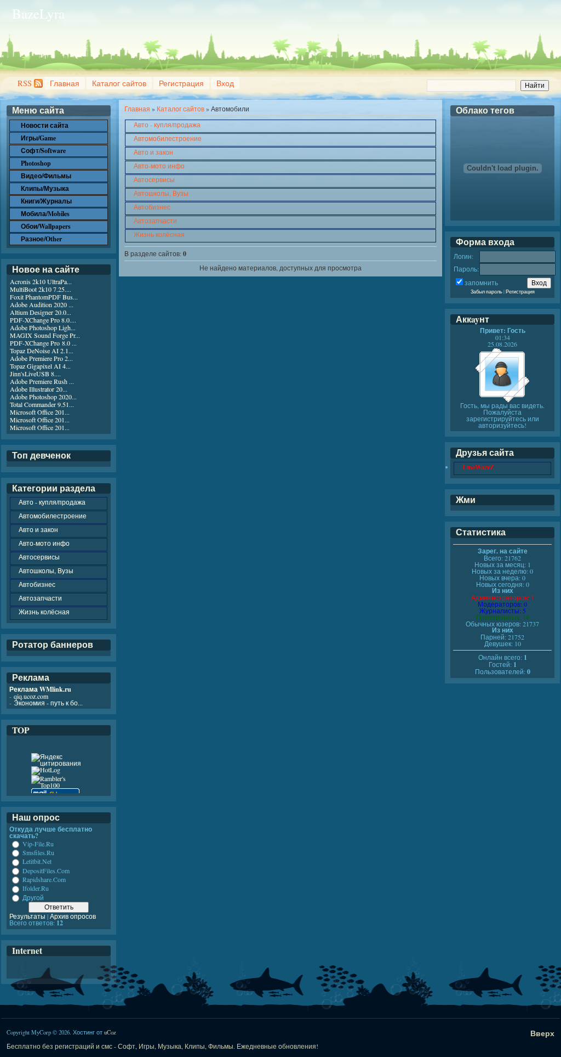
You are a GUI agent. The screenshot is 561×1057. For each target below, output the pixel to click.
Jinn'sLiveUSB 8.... (35, 373)
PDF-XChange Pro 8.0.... (43, 319)
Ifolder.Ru (35, 888)
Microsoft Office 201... (40, 412)
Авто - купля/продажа (167, 124)
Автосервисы (154, 179)
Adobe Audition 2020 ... (41, 304)
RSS (25, 83)
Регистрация (181, 83)
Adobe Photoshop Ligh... (43, 327)
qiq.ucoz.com (31, 696)
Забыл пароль (486, 291)
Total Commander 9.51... (42, 404)
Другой (33, 897)
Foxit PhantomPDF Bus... (44, 296)
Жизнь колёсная (159, 234)
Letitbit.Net (36, 861)
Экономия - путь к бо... (48, 702)
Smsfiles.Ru (38, 852)
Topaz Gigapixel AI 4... (40, 365)
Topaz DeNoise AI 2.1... (41, 350)
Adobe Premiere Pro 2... (41, 358)
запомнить (481, 282)
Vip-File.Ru (38, 843)
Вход (225, 83)
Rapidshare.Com (44, 879)
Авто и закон (153, 152)
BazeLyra (38, 13)
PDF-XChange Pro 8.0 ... (43, 342)
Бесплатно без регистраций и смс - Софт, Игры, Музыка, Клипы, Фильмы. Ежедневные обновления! (162, 1046)
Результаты (27, 916)
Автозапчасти (155, 220)
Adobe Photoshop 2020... (43, 396)
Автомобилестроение (168, 138)
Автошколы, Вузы (161, 193)
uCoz (110, 1032)
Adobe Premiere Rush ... (42, 381)
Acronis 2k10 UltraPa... (41, 281)
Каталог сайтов (119, 83)
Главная (64, 83)
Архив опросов (73, 916)
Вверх (542, 1033)
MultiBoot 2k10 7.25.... (40, 289)
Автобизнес (152, 206)
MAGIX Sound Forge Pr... (45, 335)
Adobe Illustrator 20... (38, 389)
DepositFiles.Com (46, 870)
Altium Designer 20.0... (40, 312)
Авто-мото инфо (159, 165)
